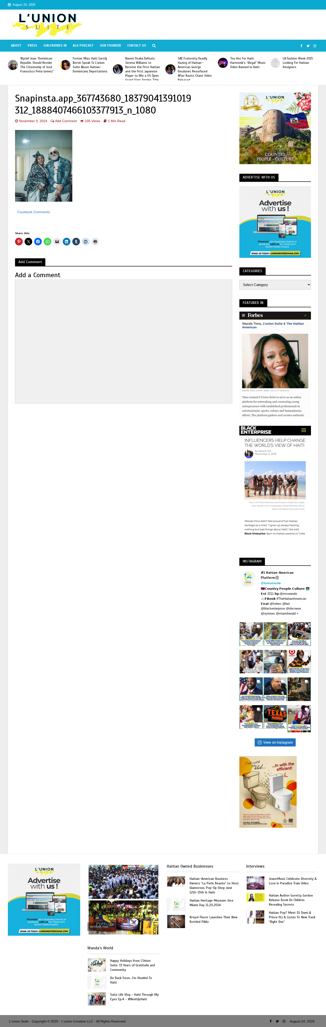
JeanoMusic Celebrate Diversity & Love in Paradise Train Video (293, 881)
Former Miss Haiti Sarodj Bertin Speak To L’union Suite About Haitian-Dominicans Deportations (90, 65)
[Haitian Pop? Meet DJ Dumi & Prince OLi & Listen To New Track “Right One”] (255, 917)
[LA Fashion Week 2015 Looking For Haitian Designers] (275, 63)
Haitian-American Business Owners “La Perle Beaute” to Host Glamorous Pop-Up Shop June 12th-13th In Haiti (214, 885)
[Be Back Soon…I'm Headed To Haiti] (97, 982)
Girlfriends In (55, 45)
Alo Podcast (83, 45)
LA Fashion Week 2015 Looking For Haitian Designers (298, 63)
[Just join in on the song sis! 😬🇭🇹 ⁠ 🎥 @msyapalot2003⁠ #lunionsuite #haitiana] (275, 662)
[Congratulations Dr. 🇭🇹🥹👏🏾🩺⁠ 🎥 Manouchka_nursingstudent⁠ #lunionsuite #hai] (251, 662)
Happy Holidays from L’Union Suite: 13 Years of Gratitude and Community (132, 965)
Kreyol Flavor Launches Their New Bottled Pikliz (213, 919)
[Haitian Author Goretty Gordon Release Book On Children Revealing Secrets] (255, 897)
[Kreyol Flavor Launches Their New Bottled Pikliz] (176, 921)
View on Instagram (278, 742)
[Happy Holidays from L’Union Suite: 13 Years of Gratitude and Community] (97, 964)
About (16, 45)
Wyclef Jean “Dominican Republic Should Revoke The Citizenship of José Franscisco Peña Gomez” (37, 65)
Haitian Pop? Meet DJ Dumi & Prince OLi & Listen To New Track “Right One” (292, 917)
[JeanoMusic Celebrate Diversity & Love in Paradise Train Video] (255, 883)
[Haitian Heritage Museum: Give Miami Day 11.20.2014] (176, 905)
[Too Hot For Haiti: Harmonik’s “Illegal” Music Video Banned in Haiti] (223, 63)
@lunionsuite (271, 583)
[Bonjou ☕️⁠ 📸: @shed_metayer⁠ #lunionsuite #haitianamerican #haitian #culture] (299, 689)
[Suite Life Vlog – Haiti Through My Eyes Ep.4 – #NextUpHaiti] (97, 998)
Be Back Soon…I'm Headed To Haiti (131, 980)
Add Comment (66, 121)
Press (32, 45)
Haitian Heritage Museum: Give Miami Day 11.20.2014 (211, 902)
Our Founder (110, 45)
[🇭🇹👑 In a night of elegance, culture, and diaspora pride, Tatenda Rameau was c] (251, 717)
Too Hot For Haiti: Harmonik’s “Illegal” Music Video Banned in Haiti (248, 63)
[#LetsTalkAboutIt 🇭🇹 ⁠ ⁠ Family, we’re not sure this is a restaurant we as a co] (275, 717)
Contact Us (136, 45)
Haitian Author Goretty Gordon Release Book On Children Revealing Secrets (291, 900)
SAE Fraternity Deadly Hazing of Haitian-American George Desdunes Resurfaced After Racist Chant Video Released (195, 69)
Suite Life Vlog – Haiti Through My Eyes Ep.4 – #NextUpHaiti (134, 997)
